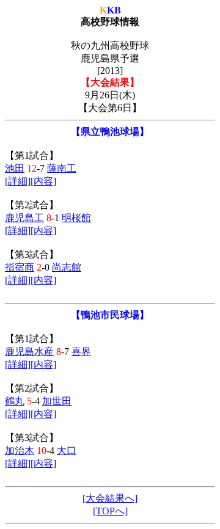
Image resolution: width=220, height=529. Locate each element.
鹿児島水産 (29, 351)
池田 (14, 168)
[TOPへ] (110, 511)
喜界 (81, 351)
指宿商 (19, 267)
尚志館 (66, 267)
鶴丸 (14, 401)
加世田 (57, 401)
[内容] (43, 181)
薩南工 (61, 168)
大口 (66, 450)
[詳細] (18, 181)
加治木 (19, 450)
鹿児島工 (24, 218)
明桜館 (76, 218)
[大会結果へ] (110, 498)
